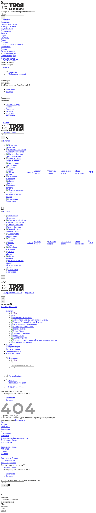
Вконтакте (10, 89)
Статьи (4, 451)
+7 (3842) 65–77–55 (10, 60)
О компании (6, 433)
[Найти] (3, 17)
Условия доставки (8, 463)
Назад (16, 313)
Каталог (14, 315)
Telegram (9, 92)
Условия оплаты (8, 460)
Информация (6, 442)
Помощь (4, 454)
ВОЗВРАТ (5, 427)
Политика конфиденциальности (14, 438)
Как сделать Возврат (9, 458)
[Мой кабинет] (2, 280)
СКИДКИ (5, 449)
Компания (5, 429)
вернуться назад (8, 420)
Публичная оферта (9, 440)
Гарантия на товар (9, 447)
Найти (4, 485)
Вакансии (5, 436)
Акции (4, 424)
